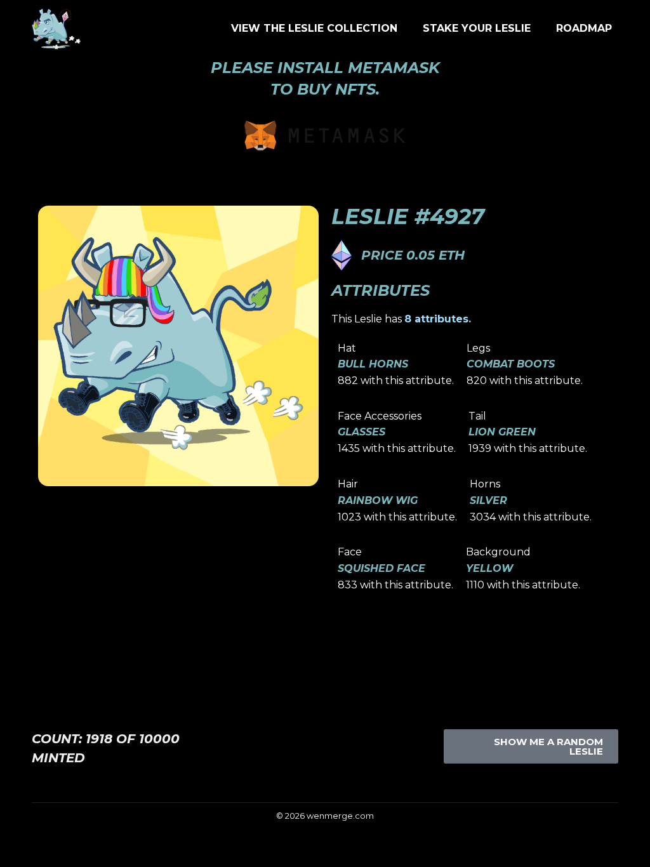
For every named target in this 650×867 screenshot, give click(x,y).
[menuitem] (314, 28)
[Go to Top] (631, 848)
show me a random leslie (548, 746)
